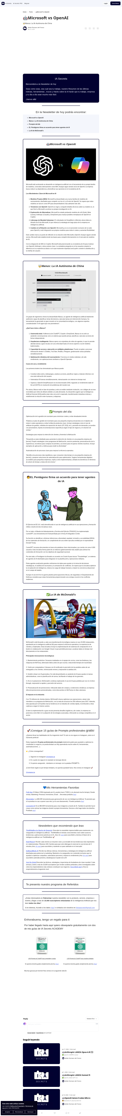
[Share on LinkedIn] (97, 28)
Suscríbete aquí (76, 867)
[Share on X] (89, 28)
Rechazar (30, 1112)
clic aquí (85, 855)
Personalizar (19, 1112)
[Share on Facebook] (85, 28)
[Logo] (3, 3)
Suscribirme (39, 1033)
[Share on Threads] (93, 28)
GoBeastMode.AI (32, 851)
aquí (34, 810)
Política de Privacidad (17, 1106)
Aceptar (7, 1112)
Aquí (82, 801)
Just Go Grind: (31, 862)
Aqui (74, 794)
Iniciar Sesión (31, 1033)
